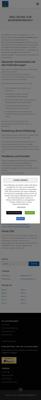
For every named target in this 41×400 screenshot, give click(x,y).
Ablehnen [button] (21, 219)
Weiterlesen (21, 207)
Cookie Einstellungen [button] (14, 213)
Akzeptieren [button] (30, 213)
